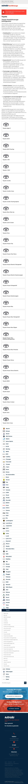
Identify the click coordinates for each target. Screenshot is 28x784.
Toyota (8, 610)
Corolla (6, 622)
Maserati (8, 541)
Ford (7, 484)
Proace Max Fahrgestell (9, 647)
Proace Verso (7, 654)
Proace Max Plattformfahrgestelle (11, 650)
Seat (7, 589)
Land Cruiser (7, 630)
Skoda (7, 594)
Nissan (8, 564)
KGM (7, 515)
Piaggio (8, 574)
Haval (7, 495)
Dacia (7, 469)
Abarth (8, 428)
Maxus (7, 543)
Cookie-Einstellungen (9, 765)
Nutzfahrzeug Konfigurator (8, 2)
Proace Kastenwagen (9, 643)
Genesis (8, 490)
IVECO (7, 507)
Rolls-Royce (9, 587)
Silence (8, 592)
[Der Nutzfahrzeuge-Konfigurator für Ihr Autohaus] (10, 6)
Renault (8, 584)
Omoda (8, 566)
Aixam (7, 433)
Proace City (7, 634)
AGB (14, 761)
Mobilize (8, 559)
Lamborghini (9, 520)
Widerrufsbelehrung (9, 763)
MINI (7, 554)
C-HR (5, 619)
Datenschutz (15, 763)
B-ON (7, 446)
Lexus (7, 531)
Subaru (8, 600)
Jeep (7, 513)
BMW (7, 451)
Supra (5, 660)
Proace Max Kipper (8, 649)
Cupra (7, 467)
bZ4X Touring (7, 617)
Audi (7, 444)
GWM (7, 492)
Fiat (7, 482)
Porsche (8, 579)
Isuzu (7, 505)
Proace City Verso (8, 635)
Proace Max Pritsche (8, 652)
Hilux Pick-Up (7, 628)
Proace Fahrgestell (8, 641)
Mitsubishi (9, 556)
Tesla (7, 605)
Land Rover (9, 523)
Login (6, 761)
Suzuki (8, 602)
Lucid (7, 536)
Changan (8, 459)
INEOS (7, 502)
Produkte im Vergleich (14, 696)
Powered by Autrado (19, 782)
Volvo (7, 674)
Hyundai (8, 500)
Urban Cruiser (7, 662)
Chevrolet (8, 461)
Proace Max (7, 645)
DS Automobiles (10, 474)
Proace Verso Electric (9, 656)
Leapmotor (9, 525)
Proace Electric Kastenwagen (10, 639)
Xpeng (7, 676)
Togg (7, 607)
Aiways (8, 431)
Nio (7, 561)
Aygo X (6, 613)
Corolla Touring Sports (9, 626)
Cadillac (8, 456)
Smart (7, 597)
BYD (7, 454)
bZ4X (5, 615)
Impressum (10, 761)
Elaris (7, 477)
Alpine (7, 438)
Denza (7, 472)
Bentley (8, 449)
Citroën (8, 464)
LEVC (7, 528)
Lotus (7, 533)
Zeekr (7, 679)
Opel (7, 569)
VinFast (8, 669)
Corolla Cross (7, 624)
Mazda (7, 546)
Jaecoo (8, 510)
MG (7, 551)
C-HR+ (5, 620)
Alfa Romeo (9, 436)
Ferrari (8, 479)
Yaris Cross (6, 665)
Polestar (8, 577)
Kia (7, 518)
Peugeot (8, 571)
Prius (5, 632)
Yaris (5, 664)
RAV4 (5, 658)
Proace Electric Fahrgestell (10, 637)
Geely (7, 487)
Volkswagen (9, 671)
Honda (7, 497)
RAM (7, 582)
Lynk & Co (8, 538)
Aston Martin (9, 441)
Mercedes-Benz (10, 548)
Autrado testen (14, 708)
